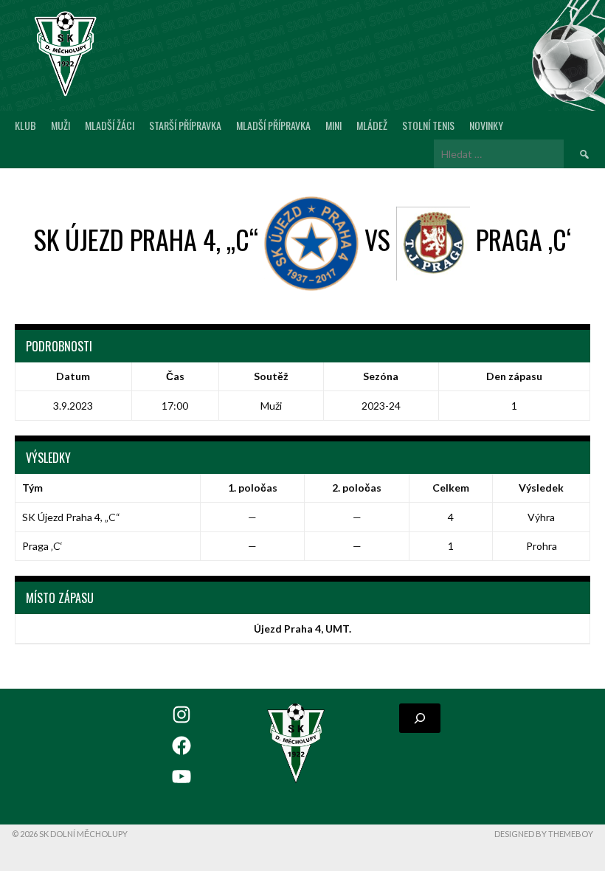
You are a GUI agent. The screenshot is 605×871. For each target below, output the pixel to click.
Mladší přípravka (273, 125)
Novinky (486, 125)
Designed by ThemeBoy (543, 834)
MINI (333, 125)
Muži (60, 125)
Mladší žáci (109, 125)
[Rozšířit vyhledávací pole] (419, 718)
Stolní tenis (428, 125)
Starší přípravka (185, 125)
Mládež (371, 125)
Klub (25, 125)
